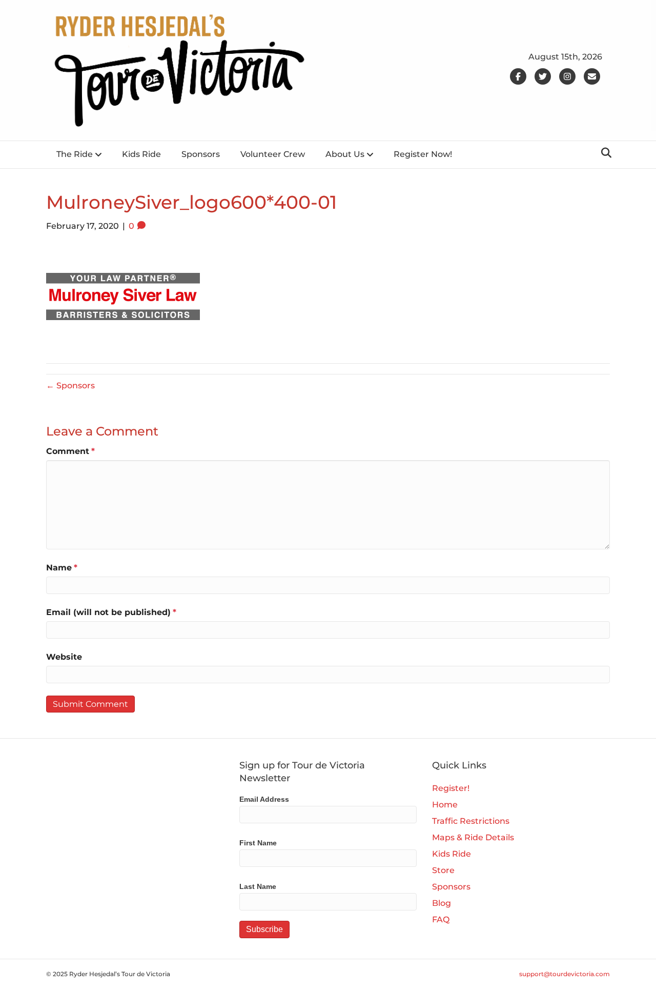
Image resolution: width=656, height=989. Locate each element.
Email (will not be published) (111, 612)
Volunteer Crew (272, 154)
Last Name (257, 886)
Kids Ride (141, 154)
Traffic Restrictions (470, 821)
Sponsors (200, 154)
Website (64, 657)
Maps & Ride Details (473, 837)
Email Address (264, 799)
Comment (70, 451)
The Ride (74, 154)
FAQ (440, 919)
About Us (344, 154)
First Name (258, 843)
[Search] (603, 153)
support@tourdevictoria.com (564, 974)
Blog (441, 903)
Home (445, 804)
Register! (450, 788)
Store (443, 870)
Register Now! (423, 154)
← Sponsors (70, 385)
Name (61, 567)
